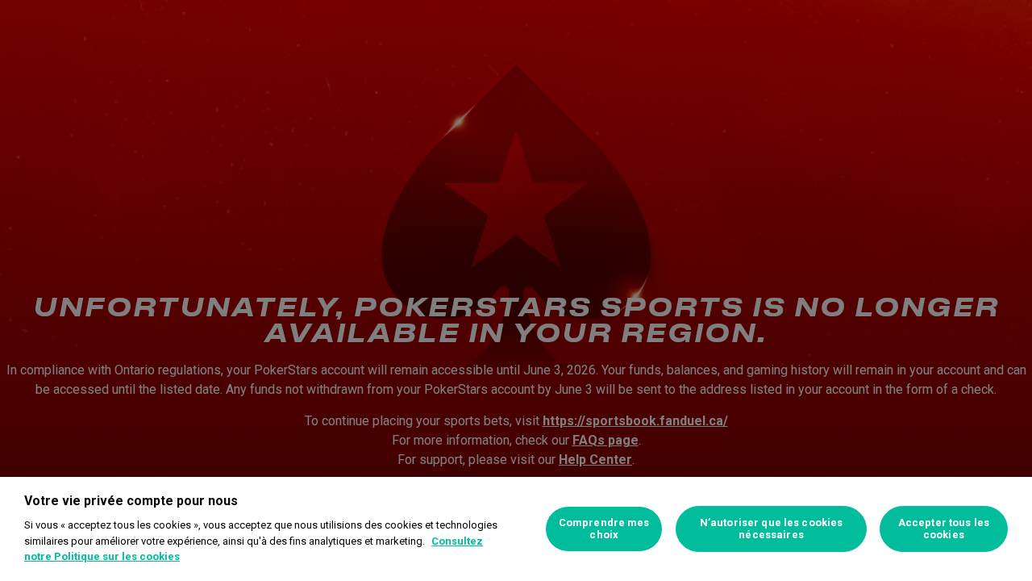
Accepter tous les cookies (943, 528)
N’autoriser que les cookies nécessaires (771, 528)
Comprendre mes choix (604, 528)
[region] (516, 529)
